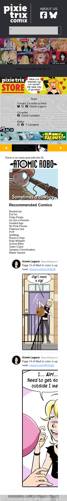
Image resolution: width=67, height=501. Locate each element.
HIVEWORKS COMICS (21, 496)
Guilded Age (16, 223)
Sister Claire (16, 246)
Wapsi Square (17, 252)
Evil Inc (13, 214)
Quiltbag (14, 235)
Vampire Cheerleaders (22, 249)
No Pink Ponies (18, 226)
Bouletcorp (15, 211)
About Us (48, 9)
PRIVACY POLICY (48, 496)
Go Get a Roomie (19, 220)
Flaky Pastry (16, 217)
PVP (11, 232)
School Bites (16, 243)
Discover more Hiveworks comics (23, 148)
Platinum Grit (16, 229)
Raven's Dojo (17, 238)
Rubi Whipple (17, 240)
